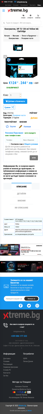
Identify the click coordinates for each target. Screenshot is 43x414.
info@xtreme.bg (22, 2)
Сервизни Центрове (10, 367)
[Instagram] (37, 305)
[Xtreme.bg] (18, 11)
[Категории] (4, 10)
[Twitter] (29, 305)
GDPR (25, 358)
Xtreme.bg (22, 406)
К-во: (6, 95)
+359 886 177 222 (19, 336)
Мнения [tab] (21, 200)
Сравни (8, 107)
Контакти (33, 5)
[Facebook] (21, 305)
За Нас (5, 376)
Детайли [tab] (21, 193)
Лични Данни (28, 361)
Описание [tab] (21, 186)
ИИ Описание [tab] (21, 207)
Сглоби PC (7, 370)
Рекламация (24, 5)
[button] (20, 94)
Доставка (8, 5)
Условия (15, 5)
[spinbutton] (13, 95)
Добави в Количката (16, 101)
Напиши (27, 126)
